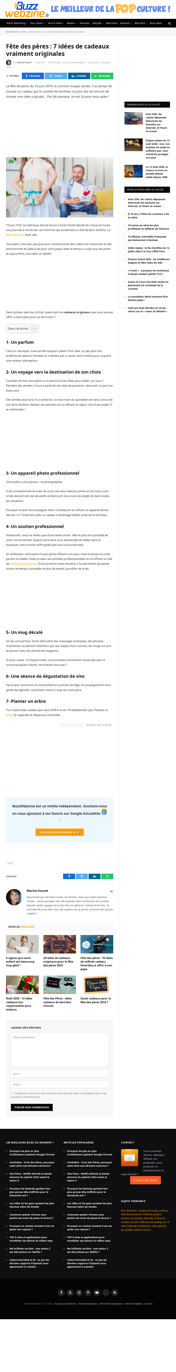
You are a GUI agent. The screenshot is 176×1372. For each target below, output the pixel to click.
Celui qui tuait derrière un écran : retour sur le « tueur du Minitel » (147, 309)
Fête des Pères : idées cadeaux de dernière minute (57, 1002)
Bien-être (140, 23)
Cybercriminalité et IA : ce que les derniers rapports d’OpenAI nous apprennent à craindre (29, 1263)
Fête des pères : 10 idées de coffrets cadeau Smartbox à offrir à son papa (96, 963)
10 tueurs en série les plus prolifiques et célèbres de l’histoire (148, 227)
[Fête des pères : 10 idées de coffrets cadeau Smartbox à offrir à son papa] (96, 944)
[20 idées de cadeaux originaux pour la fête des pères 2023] (59, 944)
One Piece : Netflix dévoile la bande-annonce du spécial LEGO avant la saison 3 (30, 1177)
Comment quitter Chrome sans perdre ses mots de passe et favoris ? (31, 1216)
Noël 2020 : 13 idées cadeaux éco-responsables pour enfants (19, 1004)
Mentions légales (133, 1303)
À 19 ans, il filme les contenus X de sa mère (148, 215)
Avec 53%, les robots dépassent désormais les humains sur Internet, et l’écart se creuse (156, 122)
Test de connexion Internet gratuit (141, 1214)
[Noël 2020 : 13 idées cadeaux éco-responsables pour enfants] (22, 985)
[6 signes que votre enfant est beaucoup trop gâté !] (22, 944)
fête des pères (15, 235)
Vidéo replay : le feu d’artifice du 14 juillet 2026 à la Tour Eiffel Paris (148, 249)
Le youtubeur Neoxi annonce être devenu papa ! (148, 298)
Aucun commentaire (75, 62)
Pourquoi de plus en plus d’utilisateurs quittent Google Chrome (32, 1152)
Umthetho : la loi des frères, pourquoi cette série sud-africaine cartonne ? (31, 1164)
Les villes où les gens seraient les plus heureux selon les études (31, 1205)
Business (125, 23)
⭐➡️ (60, 832)
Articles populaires (88, 1303)
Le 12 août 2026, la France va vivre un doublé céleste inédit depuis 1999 (157, 172)
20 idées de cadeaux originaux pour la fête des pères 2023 (58, 961)
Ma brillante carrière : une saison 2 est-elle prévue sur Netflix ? (29, 1250)
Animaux (84, 23)
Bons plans (156, 23)
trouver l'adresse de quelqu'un (148, 1222)
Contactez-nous (145, 1180)
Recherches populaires (111, 1303)
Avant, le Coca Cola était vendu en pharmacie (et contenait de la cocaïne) (148, 285)
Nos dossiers (128, 1210)
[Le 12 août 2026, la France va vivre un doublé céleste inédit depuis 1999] (133, 171)
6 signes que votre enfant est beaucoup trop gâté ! (20, 961)
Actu (24, 31)
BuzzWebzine (13, 31)
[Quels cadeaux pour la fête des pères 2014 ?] (96, 985)
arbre (9, 715)
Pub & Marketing (16, 23)
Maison (71, 23)
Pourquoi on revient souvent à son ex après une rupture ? (31, 1227)
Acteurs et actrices (131, 1218)
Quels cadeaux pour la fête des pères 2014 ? (95, 1000)
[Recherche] (169, 23)
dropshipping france (23, 564)
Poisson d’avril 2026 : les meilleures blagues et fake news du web (148, 261)
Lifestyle (96, 23)
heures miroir (142, 1229)
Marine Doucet (24, 62)
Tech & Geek (55, 23)
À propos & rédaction (65, 1303)
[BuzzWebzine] (27, 9)
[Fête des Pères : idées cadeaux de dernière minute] (59, 985)
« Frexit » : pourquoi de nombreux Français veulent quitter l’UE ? (148, 272)
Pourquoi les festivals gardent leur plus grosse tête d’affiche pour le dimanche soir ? (29, 1192)
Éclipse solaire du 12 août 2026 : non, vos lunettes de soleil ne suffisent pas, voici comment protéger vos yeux (158, 149)
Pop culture (36, 23)
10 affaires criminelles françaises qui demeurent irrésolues (147, 238)
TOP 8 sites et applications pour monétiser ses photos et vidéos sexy (31, 1239)
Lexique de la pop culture (152, 1210)
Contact (149, 1303)
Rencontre (112, 23)
